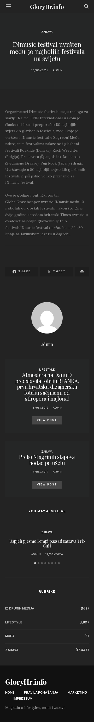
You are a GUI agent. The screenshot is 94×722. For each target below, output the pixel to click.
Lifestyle (47, 370)
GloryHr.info (47, 7)
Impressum (23, 699)
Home (10, 693)
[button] (35, 563)
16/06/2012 (40, 70)
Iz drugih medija (19, 609)
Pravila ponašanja (41, 693)
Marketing (77, 693)
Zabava (46, 32)
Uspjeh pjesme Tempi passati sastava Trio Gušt (47, 543)
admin (58, 70)
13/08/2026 (54, 554)
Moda (10, 636)
